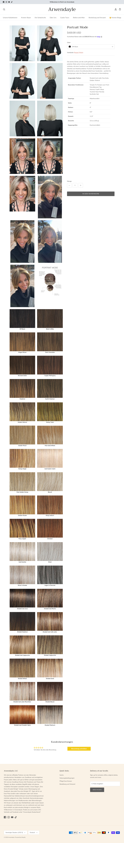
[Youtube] (9, 2)
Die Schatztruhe (40, 18)
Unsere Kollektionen (10, 18)
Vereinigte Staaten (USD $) (14, 832)
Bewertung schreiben (79, 749)
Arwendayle (11, 837)
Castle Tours (64, 18)
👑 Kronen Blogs (115, 18)
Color (69, 42)
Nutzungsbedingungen (67, 778)
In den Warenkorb (90, 194)
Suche (62, 775)
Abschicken (97, 790)
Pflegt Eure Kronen (66, 781)
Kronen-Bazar (26, 18)
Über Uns (53, 18)
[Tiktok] (11, 2)
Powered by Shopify (20, 837)
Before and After (79, 18)
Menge (69, 181)
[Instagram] (6, 2)
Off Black (75, 47)
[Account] (115, 9)
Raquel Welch (78, 53)
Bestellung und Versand (97, 18)
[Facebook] (3, 2)
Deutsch (32, 832)
